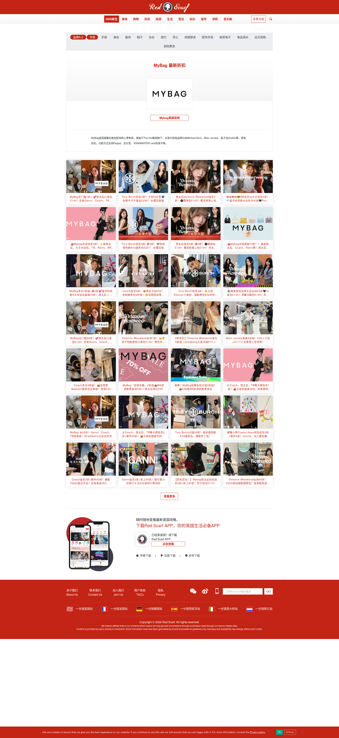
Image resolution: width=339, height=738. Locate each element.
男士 (175, 37)
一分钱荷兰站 (263, 609)
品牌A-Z (78, 37)
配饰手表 (207, 37)
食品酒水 (242, 37)
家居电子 (225, 37)
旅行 (163, 37)
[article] (91, 176)
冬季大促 (258, 19)
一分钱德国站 (153, 609)
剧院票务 (169, 46)
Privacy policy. (257, 732)
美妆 (116, 37)
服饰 (128, 37)
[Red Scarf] (169, 4)
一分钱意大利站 (227, 609)
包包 (151, 37)
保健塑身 (190, 37)
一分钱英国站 (84, 609)
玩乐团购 (260, 37)
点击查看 (168, 544)
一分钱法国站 (118, 609)
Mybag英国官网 (169, 118)
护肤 (104, 37)
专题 (92, 37)
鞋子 (140, 37)
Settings (290, 732)
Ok (279, 732)
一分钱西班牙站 (190, 609)
